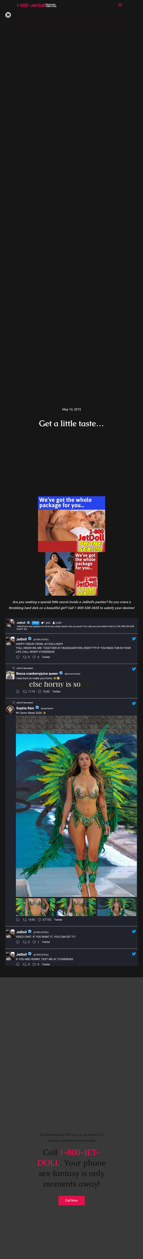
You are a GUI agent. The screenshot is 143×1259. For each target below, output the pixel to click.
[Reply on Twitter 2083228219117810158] (18, 657)
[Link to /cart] (8, 15)
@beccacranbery (72, 673)
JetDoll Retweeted (24, 668)
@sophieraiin (47, 708)
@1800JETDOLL (41, 639)
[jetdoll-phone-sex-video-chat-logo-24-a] (37, 3)
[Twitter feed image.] (55, 685)
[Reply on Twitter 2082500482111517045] (18, 942)
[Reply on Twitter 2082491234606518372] (18, 965)
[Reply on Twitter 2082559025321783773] (18, 920)
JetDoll (21, 639)
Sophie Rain (25, 708)
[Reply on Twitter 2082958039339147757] (18, 692)
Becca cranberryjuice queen (37, 673)
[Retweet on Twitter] (13, 668)
